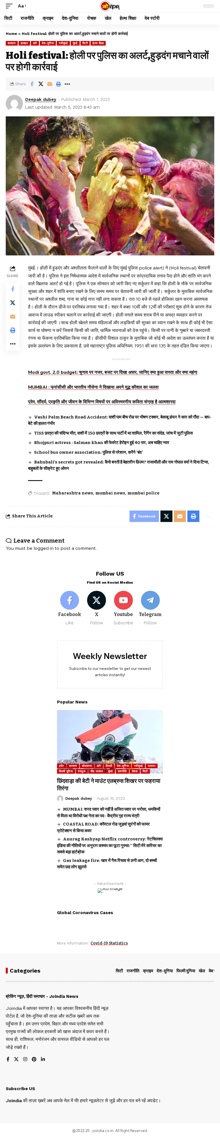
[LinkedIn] (43, 1059)
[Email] (50, 84)
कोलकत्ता (87, 765)
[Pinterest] (34, 1059)
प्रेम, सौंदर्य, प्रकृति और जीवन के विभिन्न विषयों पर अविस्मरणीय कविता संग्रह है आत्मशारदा (102, 401)
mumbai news (110, 493)
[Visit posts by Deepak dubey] (14, 103)
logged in (44, 548)
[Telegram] (150, 608)
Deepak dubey (40, 99)
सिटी (85, 43)
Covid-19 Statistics (109, 943)
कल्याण (12, 43)
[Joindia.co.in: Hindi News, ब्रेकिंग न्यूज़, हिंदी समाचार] (110, 6)
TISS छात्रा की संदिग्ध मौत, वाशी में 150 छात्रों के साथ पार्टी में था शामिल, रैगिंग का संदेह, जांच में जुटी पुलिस (113, 433)
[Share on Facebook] (32, 84)
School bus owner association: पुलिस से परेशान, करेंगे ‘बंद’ (88, 452)
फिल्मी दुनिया (66, 771)
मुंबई (75, 43)
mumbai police (143, 493)
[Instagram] (25, 1059)
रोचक (135, 771)
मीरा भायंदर (97, 771)
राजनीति (122, 771)
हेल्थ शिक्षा (98, 43)
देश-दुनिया (48, 43)
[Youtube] (123, 608)
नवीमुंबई (63, 43)
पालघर (152, 765)
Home (11, 34)
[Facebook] (69, 608)
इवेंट (61, 765)
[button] (10, 6)
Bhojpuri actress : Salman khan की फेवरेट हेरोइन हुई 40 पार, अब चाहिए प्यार (101, 442)
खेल (202, 970)
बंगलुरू (82, 771)
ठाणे (35, 43)
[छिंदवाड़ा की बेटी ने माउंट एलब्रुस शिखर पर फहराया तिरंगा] (110, 742)
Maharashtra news (72, 493)
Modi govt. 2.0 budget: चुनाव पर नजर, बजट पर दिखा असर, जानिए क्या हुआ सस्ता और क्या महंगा (112, 372)
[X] (96, 608)
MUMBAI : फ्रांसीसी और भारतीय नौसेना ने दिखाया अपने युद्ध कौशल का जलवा (93, 387)
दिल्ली (109, 765)
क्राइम (24, 43)
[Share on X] (41, 84)
